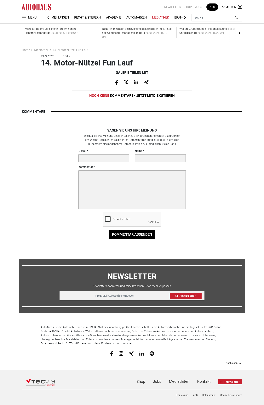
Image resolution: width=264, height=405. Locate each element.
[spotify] (152, 353)
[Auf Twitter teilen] (126, 82)
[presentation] (239, 33)
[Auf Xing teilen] (146, 82)
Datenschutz (208, 395)
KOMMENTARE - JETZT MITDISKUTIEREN (132, 95)
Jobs (198, 6)
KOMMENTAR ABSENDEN (132, 234)
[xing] (131, 353)
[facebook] (111, 353)
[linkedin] (141, 353)
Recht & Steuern (87, 17)
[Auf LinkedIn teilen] (136, 82)
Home (26, 50)
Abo (212, 6)
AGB (195, 395)
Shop (188, 6)
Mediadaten (179, 381)
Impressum (182, 395)
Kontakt (204, 381)
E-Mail (82, 150)
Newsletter (172, 6)
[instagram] (121, 353)
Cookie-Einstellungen (231, 395)
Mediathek (160, 17)
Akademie (113, 17)
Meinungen (60, 17)
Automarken (136, 17)
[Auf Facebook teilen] (116, 82)
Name (138, 150)
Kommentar (85, 166)
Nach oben (232, 363)
